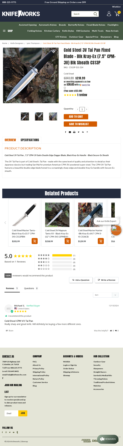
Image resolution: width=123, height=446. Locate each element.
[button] (78, 84)
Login (65, 365)
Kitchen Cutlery (52, 30)
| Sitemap (24, 441)
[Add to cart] (35, 241)
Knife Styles (68, 30)
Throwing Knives (100, 379)
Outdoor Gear (76, 36)
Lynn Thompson (33, 43)
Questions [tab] (29, 288)
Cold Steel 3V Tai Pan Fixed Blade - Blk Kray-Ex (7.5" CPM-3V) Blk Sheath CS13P (74, 43)
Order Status (68, 368)
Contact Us (8, 356)
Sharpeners (106, 36)
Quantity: (69, 108)
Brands (62, 25)
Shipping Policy (39, 372)
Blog (116, 36)
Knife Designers (16, 43)
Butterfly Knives (76, 25)
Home (4, 43)
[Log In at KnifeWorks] (108, 13)
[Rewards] (107, 439)
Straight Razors (99, 372)
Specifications (30, 140)
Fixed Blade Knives (96, 25)
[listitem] (24, 223)
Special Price (92, 36)
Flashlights (113, 25)
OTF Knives (61, 36)
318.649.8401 (13, 371)
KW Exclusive (83, 30)
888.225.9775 (16, 368)
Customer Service (40, 382)
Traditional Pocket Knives (104, 382)
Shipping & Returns (71, 372)
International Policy (41, 375)
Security (96, 365)
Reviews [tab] (10, 288)
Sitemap (66, 375)
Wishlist (116, 6)
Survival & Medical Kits (102, 375)
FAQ (34, 362)
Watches (97, 386)
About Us (37, 365)
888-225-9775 (9, 2)
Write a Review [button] (108, 280)
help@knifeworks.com (16, 375)
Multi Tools (98, 30)
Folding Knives (34, 30)
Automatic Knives (48, 25)
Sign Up (73, 365)
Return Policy (38, 379)
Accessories (98, 389)
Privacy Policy (38, 368)
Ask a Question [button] (82, 280)
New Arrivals (112, 30)
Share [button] (10, 330)
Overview (10, 140)
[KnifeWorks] (32, 13)
